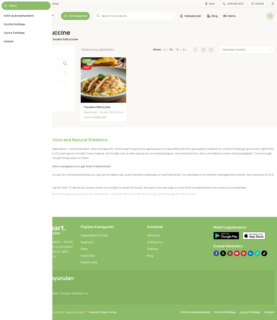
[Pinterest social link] (244, 253)
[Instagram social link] (230, 253)
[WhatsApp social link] (257, 253)
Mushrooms (89, 262)
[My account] (273, 4)
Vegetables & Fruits (94, 235)
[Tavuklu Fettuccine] (103, 80)
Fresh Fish (88, 256)
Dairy (84, 249)
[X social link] (223, 253)
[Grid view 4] (211, 49)
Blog (150, 256)
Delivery (152, 249)
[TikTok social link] (264, 253)
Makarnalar (90, 112)
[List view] (195, 49)
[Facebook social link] (216, 253)
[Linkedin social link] (250, 253)
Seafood (87, 242)
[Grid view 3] (203, 49)
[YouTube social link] (237, 253)
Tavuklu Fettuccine (97, 107)
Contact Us (155, 242)
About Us (153, 235)
